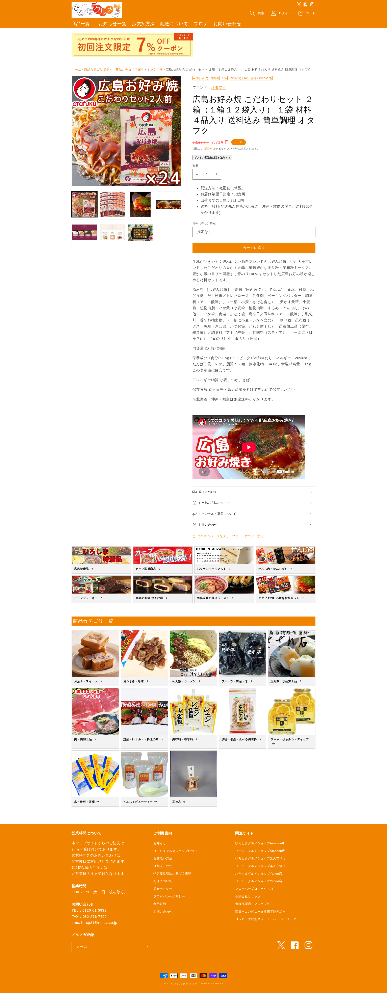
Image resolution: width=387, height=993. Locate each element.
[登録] (146, 947)
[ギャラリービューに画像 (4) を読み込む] (168, 204)
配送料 (208, 148)
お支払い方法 (162, 858)
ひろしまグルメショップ (187, 983)
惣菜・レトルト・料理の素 (141, 739)
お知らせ (159, 843)
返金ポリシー (162, 888)
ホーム (76, 69)
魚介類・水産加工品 (283, 681)
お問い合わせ (162, 911)
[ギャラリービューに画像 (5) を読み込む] (84, 232)
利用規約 (159, 904)
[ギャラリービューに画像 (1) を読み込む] (84, 204)
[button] (82, 24)
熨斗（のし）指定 (204, 223)
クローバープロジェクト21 (254, 888)
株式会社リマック (247, 896)
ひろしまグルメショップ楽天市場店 (260, 858)
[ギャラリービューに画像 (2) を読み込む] (112, 204)
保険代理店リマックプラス (254, 904)
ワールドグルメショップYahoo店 (258, 881)
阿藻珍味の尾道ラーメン (213, 598)
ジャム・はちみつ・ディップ (289, 739)
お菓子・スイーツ (86, 681)
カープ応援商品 (146, 568)
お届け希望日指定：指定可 (223, 194)
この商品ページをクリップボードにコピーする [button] (231, 536)
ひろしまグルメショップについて (177, 851)
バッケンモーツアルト (211, 568)
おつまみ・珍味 (133, 681)
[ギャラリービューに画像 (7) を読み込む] (140, 232)
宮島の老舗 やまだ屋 (149, 598)
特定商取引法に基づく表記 (172, 873)
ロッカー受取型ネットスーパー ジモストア (265, 919)
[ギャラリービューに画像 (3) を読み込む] (140, 204)
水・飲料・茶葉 (84, 801)
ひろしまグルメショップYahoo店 (258, 873)
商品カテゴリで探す (98, 69)
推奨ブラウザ (162, 866)
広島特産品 (81, 568)
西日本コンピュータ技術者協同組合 (260, 911)
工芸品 (176, 801)
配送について (162, 881)
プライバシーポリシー (169, 896)
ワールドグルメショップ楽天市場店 (260, 866)
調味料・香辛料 (182, 739)
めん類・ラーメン (184, 681)
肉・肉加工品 (83, 739)
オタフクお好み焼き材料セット (279, 598)
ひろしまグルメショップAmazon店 (260, 843)
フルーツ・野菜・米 (235, 681)
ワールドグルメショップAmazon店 (260, 851)
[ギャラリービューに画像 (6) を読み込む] (112, 232)
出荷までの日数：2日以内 (222, 200)
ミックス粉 (155, 69)
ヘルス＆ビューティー (138, 801)
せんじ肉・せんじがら (273, 568)
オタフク (218, 87)
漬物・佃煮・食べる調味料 (239, 739)
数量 (195, 165)
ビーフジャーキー (86, 598)
